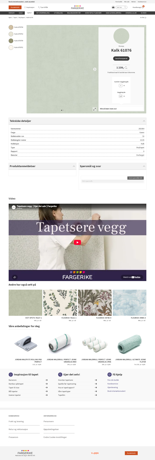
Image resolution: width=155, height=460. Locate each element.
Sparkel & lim (131, 13)
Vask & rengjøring (113, 13)
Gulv (21, 13)
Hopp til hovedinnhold (8, 1)
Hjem (10, 18)
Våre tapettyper (64, 391)
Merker (133, 2)
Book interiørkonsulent (116, 391)
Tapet (29, 13)
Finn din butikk (113, 380)
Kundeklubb (15, 7)
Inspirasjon (30, 7)
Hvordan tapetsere (65, 380)
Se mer (143, 13)
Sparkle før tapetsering (67, 384)
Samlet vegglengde (121, 82)
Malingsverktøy (74, 13)
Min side (126, 2)
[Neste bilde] (94, 69)
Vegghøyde (121, 92)
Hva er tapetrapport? (66, 387)
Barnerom (13, 380)
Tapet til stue (14, 387)
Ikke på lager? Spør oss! (108, 109)
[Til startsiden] (77, 7)
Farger (11, 13)
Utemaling (58, 13)
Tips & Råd (44, 7)
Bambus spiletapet (16, 384)
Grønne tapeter (15, 395)
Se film (142, 18)
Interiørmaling (43, 13)
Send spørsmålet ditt (135, 178)
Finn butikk (118, 2)
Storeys (121, 46)
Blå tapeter (13, 391)
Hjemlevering (112, 387)
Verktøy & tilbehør (93, 13)
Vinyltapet (22, 18)
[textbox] (113, 181)
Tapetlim (61, 395)
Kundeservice (142, 2)
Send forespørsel (121, 58)
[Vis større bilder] (94, 109)
